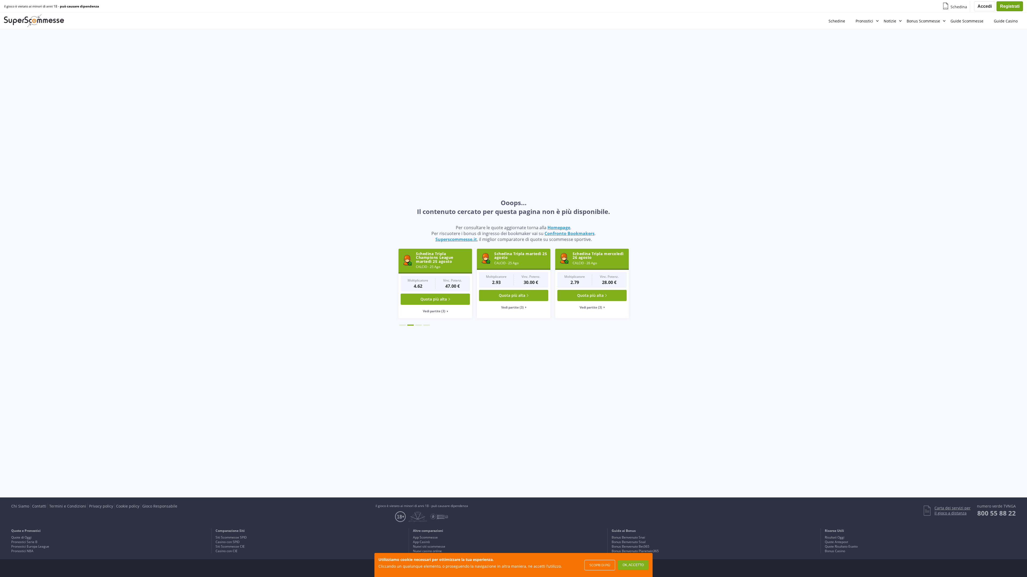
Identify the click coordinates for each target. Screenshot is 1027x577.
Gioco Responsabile (159, 506)
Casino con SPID (228, 542)
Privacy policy (101, 506)
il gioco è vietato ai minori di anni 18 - (51, 6)
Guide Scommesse (967, 21)
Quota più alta (435, 295)
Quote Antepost (836, 542)
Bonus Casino (835, 551)
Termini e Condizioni (67, 506)
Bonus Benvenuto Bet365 (630, 546)
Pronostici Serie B (24, 542)
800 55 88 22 (996, 513)
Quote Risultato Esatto (841, 546)
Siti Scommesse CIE (230, 546)
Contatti (39, 506)
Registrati (1010, 6)
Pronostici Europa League (30, 546)
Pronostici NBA (22, 551)
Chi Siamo (20, 506)
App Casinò (421, 542)
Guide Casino (1006, 21)
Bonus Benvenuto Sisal (629, 542)
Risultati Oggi (834, 537)
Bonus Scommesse (923, 21)
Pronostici (864, 21)
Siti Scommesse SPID (231, 537)
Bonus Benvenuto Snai (628, 537)
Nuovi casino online (427, 551)
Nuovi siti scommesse (429, 546)
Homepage (558, 228)
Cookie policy (127, 506)
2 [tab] (410, 325)
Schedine (837, 21)
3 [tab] (418, 325)
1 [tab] (402, 325)
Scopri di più (599, 565)
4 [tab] (426, 325)
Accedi (985, 6)
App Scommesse (425, 537)
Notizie (890, 21)
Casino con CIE (226, 551)
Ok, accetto (633, 565)
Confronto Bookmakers (570, 233)
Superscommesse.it (456, 239)
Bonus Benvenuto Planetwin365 (635, 551)
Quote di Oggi (21, 537)
